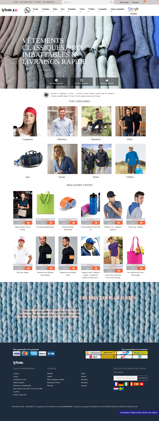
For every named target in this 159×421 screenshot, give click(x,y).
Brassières (84, 382)
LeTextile (7, 10)
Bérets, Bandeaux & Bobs (55, 379)
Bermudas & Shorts (53, 382)
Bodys (83, 373)
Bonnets (83, 376)
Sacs (62, 9)
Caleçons (84, 385)
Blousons (50, 385)
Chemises (45, 9)
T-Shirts (91, 9)
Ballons (49, 376)
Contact (15, 2)
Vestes (82, 9)
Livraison (38, 2)
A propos (16, 373)
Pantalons (72, 9)
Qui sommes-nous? (26, 2)
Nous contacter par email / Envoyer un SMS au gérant (27, 390)
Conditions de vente (19, 379)
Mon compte (124, 2)
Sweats (35, 9)
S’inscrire (135, 2)
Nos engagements (48, 2)
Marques (50, 373)
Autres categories (117, 9)
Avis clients (133, 13)
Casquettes (102, 9)
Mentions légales (18, 382)
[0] (143, 2)
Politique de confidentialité (22, 385)
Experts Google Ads (19, 395)
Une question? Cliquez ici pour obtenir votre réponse (138, 412)
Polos (55, 9)
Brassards (84, 379)
